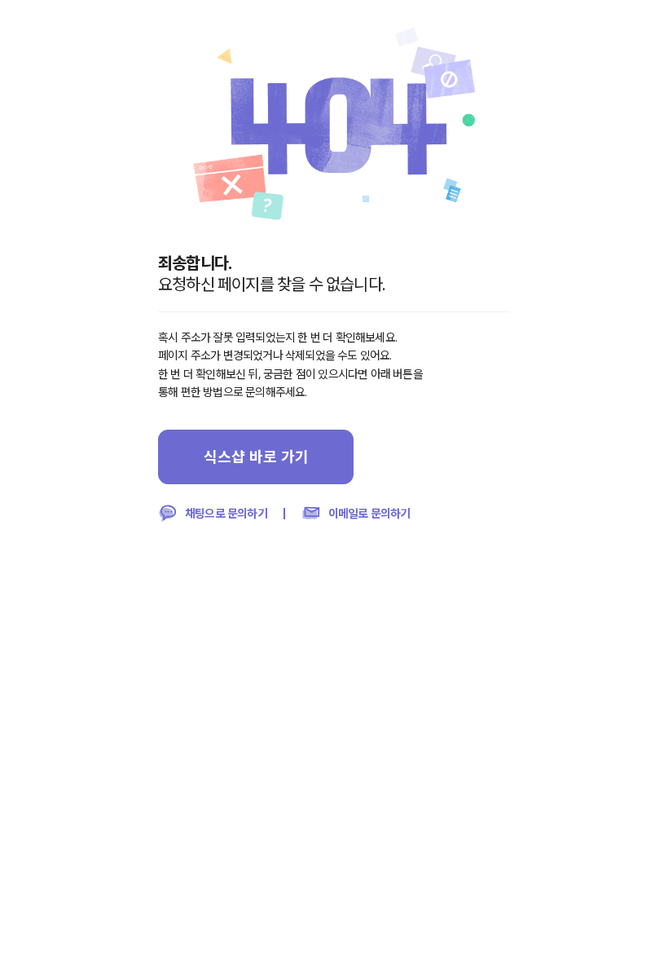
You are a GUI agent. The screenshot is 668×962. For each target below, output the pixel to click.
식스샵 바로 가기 (256, 456)
